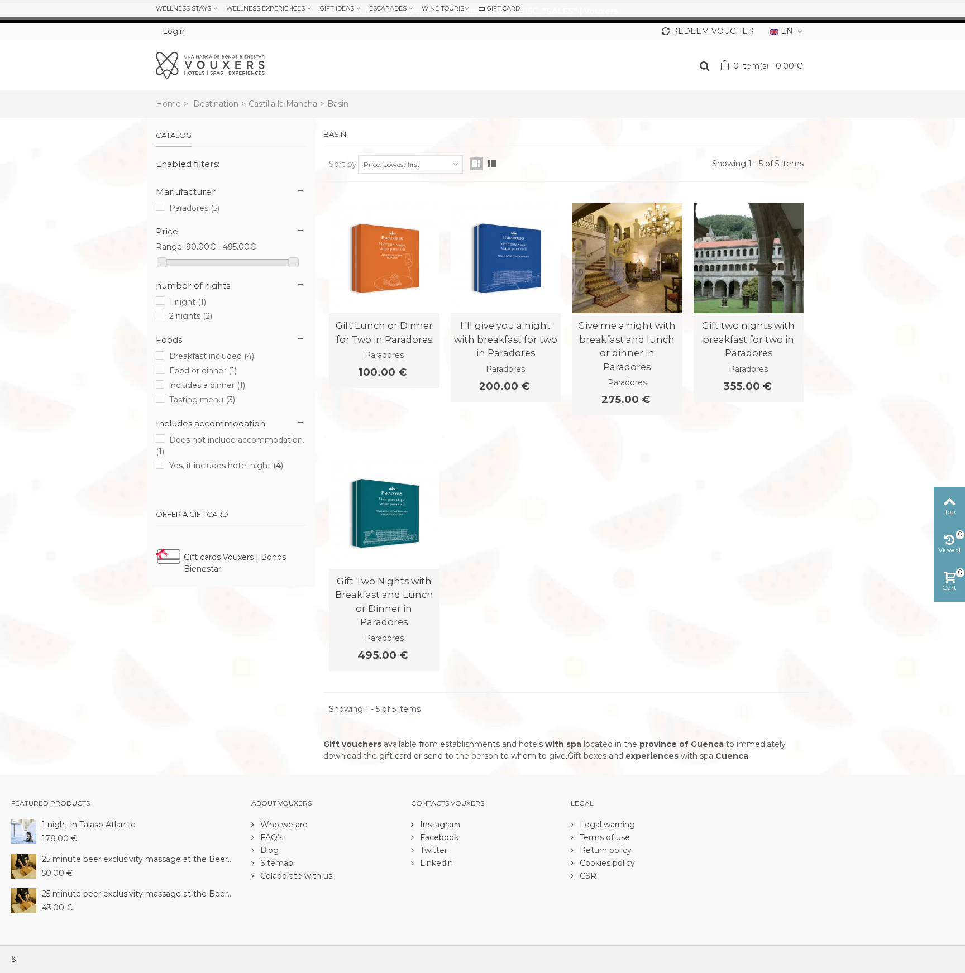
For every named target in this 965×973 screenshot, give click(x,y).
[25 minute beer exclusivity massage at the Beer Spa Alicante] (23, 865)
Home (168, 104)
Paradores (194, 208)
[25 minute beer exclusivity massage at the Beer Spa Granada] (23, 900)
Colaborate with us (295, 876)
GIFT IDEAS (337, 8)
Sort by (343, 164)
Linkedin (435, 863)
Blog (268, 850)
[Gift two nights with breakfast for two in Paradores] (749, 258)
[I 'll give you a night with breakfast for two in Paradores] (506, 258)
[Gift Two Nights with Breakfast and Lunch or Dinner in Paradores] (384, 513)
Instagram (439, 824)
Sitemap (275, 863)
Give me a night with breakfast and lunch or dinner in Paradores (627, 346)
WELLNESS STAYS (183, 8)
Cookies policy (606, 863)
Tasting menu (202, 400)
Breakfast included (211, 356)
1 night (187, 302)
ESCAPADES (388, 8)
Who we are (283, 824)
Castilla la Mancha (283, 104)
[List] (492, 163)
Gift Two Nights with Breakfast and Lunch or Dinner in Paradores (384, 601)
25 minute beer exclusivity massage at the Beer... (137, 859)
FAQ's (270, 837)
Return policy (604, 850)
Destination (215, 104)
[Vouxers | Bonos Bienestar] (210, 65)
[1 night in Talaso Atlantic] (23, 831)
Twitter (432, 850)
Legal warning (606, 824)
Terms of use (603, 837)
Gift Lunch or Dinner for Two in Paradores (384, 332)
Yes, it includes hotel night (226, 466)
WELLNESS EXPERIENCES (265, 8)
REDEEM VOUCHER (713, 31)
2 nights (190, 316)
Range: (170, 247)
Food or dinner (203, 371)
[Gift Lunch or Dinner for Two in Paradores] (384, 258)
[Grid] (476, 163)
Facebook (438, 837)
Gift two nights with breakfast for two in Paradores (748, 339)
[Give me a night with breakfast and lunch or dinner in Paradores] (627, 258)
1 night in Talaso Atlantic (88, 824)
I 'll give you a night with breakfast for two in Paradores (505, 339)
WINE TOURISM (446, 8)
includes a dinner (207, 385)
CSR (586, 876)
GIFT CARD (503, 8)
